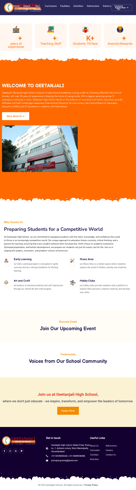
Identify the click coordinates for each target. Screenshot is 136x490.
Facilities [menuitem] (65, 6)
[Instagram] (10, 451)
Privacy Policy (91, 485)
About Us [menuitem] (26, 7)
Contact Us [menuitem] (118, 7)
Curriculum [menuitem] (51, 6)
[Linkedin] (15, 451)
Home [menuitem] (16, 6)
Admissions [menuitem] (93, 6)
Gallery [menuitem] (107, 6)
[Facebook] (4, 451)
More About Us (14, 116)
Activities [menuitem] (78, 6)
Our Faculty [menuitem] (37, 7)
